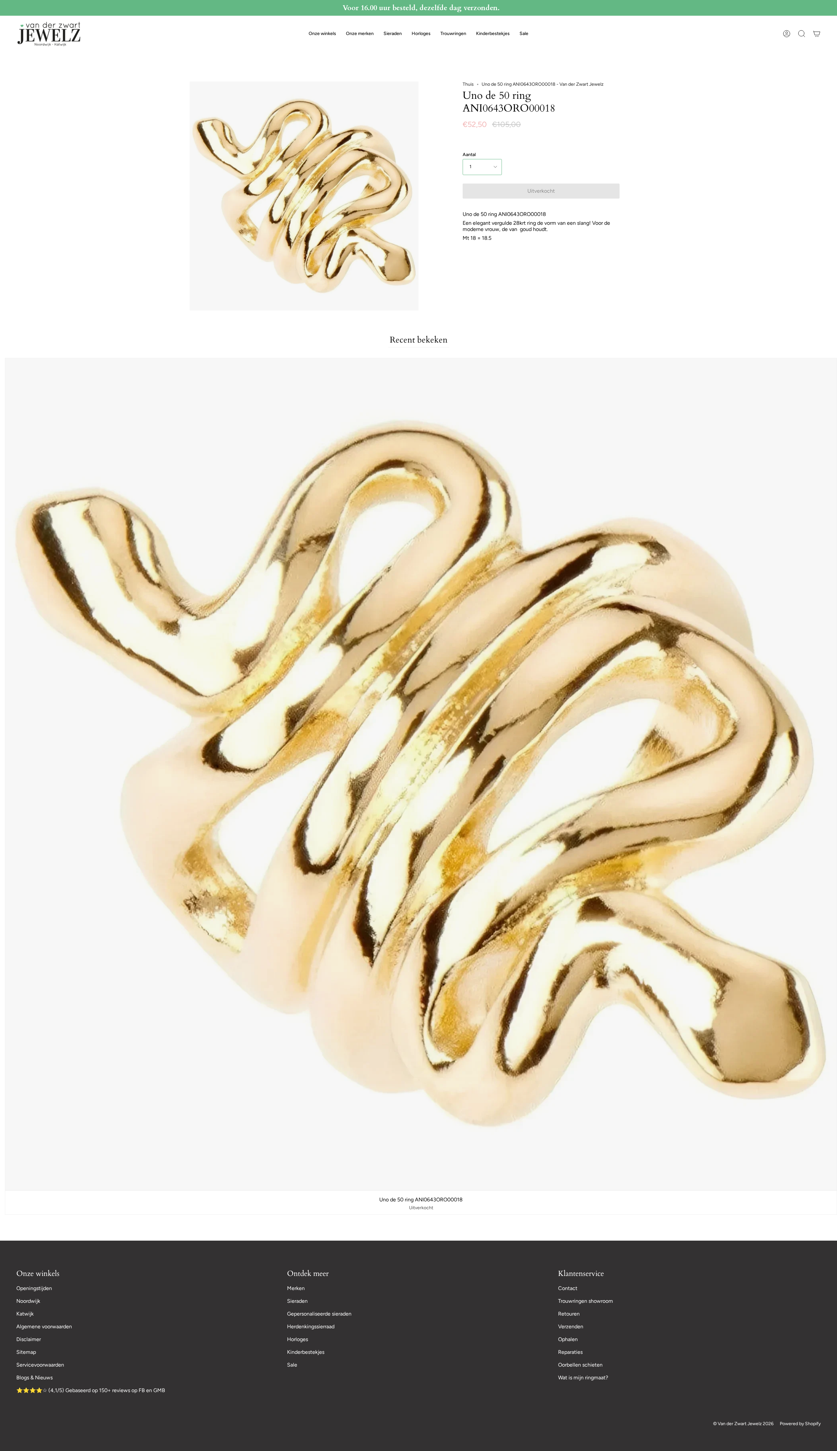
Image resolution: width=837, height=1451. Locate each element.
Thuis (468, 84)
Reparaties (570, 1352)
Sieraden (297, 1301)
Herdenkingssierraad (310, 1326)
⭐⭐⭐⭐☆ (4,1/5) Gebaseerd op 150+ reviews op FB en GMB (90, 1390)
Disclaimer (28, 1339)
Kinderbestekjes (305, 1352)
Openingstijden (34, 1288)
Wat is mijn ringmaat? (583, 1377)
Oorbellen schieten (580, 1365)
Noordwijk (28, 1301)
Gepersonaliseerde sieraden (319, 1314)
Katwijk (25, 1314)
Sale (292, 1365)
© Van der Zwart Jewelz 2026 (743, 1423)
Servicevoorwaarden (40, 1365)
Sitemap (26, 1352)
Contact (567, 1288)
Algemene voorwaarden (44, 1326)
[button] (322, 34)
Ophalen (568, 1339)
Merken (296, 1288)
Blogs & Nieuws (34, 1377)
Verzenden (570, 1326)
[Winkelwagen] (816, 34)
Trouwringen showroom (585, 1301)
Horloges (297, 1339)
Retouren (569, 1314)
